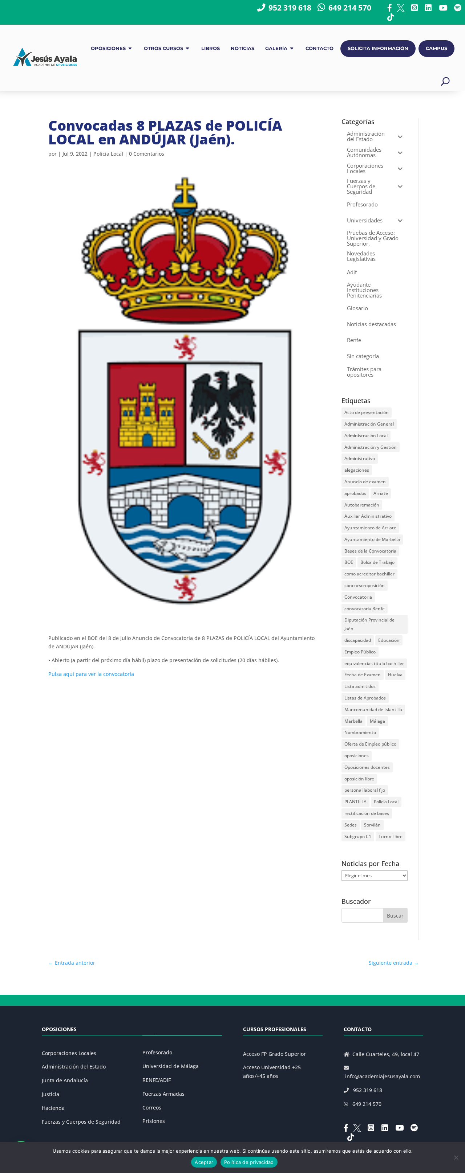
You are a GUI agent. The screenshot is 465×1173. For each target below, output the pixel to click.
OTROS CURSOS (163, 48)
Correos (151, 1107)
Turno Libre (391, 836)
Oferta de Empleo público (370, 744)
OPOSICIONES (108, 48)
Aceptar (204, 1162)
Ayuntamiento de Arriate (370, 528)
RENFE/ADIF (156, 1079)
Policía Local (108, 153)
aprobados (355, 493)
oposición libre (359, 779)
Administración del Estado (74, 1066)
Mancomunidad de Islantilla (373, 709)
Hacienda (53, 1107)
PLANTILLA (355, 802)
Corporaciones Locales (69, 1053)
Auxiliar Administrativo (368, 516)
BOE (348, 562)
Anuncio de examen (365, 482)
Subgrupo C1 (357, 836)
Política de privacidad (249, 1162)
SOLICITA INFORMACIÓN (378, 48)
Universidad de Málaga (170, 1066)
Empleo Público (360, 652)
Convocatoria (358, 597)
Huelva (395, 675)
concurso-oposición (364, 585)
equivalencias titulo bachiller (374, 663)
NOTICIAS (242, 48)
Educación (389, 640)
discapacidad (357, 640)
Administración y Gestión (370, 447)
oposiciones (356, 755)
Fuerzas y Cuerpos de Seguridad (81, 1121)
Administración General (369, 424)
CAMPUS (436, 48)
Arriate (380, 493)
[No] (456, 1157)
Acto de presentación (366, 412)
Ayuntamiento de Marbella (372, 539)
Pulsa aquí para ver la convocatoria (91, 673)
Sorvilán (372, 825)
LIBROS (210, 48)
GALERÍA (276, 48)
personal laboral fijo (364, 790)
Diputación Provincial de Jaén (369, 624)
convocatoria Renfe (364, 609)
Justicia (50, 1094)
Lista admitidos (360, 686)
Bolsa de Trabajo (377, 562)
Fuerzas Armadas (163, 1093)
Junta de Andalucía (65, 1080)
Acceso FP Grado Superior (274, 1053)
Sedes (350, 825)
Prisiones (153, 1120)
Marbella (353, 721)
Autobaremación (361, 505)
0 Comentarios (146, 153)
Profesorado (157, 1052)
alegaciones (356, 470)
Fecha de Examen (362, 675)
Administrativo (359, 458)
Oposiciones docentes (367, 767)
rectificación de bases (366, 813)
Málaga (377, 721)
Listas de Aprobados (365, 698)
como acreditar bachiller (369, 574)
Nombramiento (360, 732)
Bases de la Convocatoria (370, 551)
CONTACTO (319, 48)
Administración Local (366, 435)
